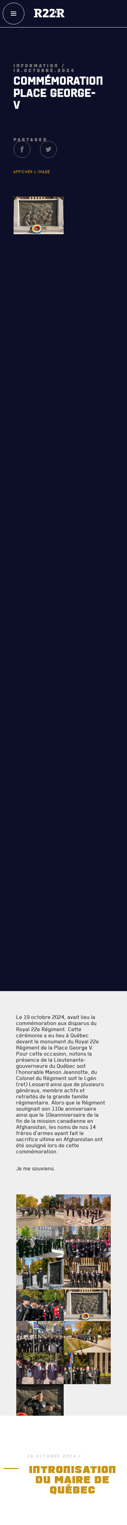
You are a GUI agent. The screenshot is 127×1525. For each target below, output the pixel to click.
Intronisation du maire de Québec (74, 1490)
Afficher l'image (32, 193)
